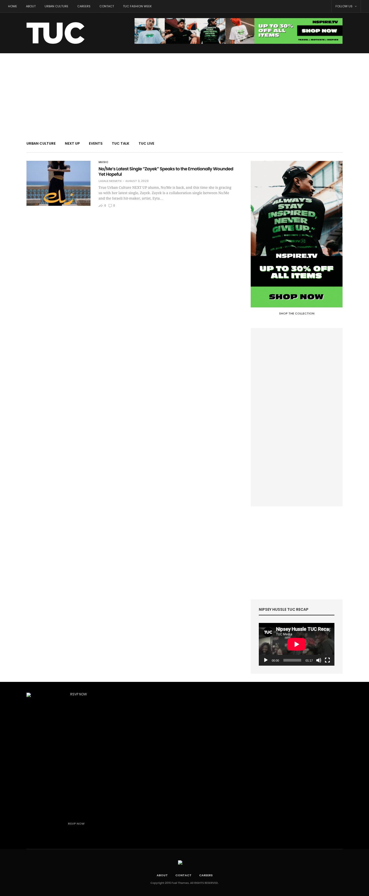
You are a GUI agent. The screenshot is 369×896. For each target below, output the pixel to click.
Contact (106, 6)
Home (12, 6)
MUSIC (104, 162)
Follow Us (344, 6)
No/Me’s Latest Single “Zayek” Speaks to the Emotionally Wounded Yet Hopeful (166, 171)
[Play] (266, 660)
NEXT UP (72, 143)
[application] (296, 644)
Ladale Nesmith (110, 181)
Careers (83, 6)
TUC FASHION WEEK (137, 6)
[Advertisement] (184, 94)
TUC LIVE (146, 143)
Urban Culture (56, 6)
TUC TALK (120, 143)
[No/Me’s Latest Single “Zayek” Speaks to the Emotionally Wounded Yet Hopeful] (58, 183)
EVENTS (96, 143)
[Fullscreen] (327, 660)
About (31, 6)
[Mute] (318, 660)
